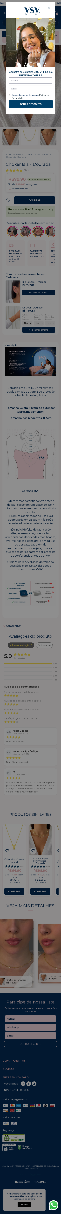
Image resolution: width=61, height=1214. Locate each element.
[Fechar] (48, 8)
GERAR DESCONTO (31, 104)
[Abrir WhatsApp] (53, 1205)
